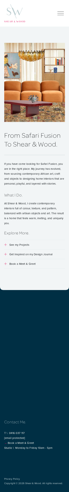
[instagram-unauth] (5, 459)
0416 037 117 (17, 433)
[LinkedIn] (20, 459)
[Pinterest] (15, 459)
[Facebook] (10, 459)
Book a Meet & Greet (21, 443)
